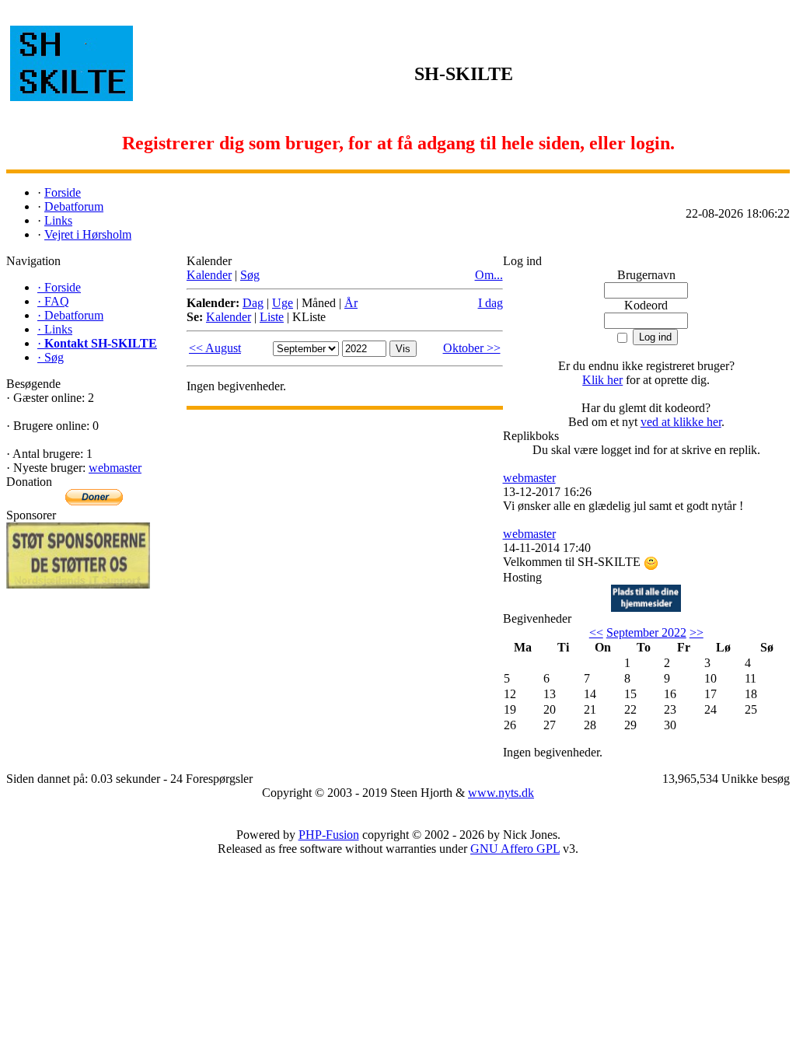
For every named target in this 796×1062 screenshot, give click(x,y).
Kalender (209, 274)
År (351, 302)
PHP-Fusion (328, 834)
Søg (250, 274)
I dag (490, 302)
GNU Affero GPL (515, 848)
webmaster (115, 467)
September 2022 (646, 632)
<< (596, 632)
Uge (282, 302)
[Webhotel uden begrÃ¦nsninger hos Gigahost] (646, 607)
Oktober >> (472, 348)
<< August (215, 348)
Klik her (602, 379)
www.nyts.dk (501, 792)
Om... (489, 274)
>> (696, 632)
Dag (253, 302)
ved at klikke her (681, 421)
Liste (272, 316)
